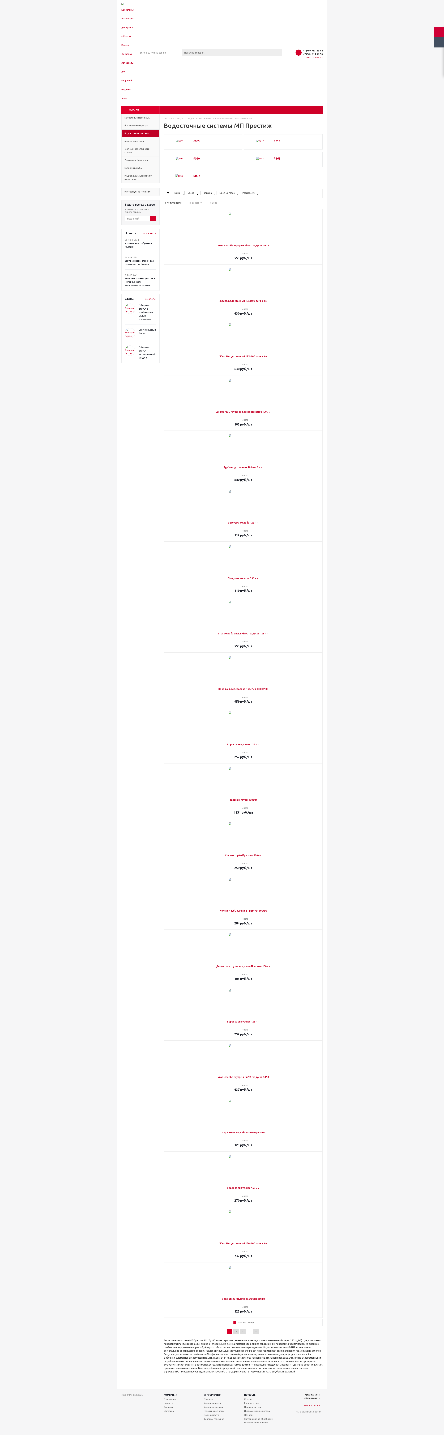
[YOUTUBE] (319, 1417)
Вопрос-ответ (251, 1403)
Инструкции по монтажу (257, 1411)
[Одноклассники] (305, 1417)
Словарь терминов (214, 1419)
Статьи (248, 1399)
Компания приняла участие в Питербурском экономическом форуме (140, 281)
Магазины (169, 1411)
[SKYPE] (319, 1424)
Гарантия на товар (214, 1411)
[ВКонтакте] (298, 1417)
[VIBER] (305, 1424)
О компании (170, 1399)
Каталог (134, 109)
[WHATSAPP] (312, 1424)
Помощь (250, 1395)
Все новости (149, 233)
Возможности (211, 1415)
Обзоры (248, 1415)
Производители (252, 1407)
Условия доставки (213, 1407)
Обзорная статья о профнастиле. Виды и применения (146, 312)
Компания (170, 1395)
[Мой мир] (312, 1417)
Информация (212, 1395)
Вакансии (168, 1407)
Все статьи (150, 299)
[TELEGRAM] (298, 1424)
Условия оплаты (212, 1403)
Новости (168, 1403)
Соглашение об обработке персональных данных (258, 1420)
